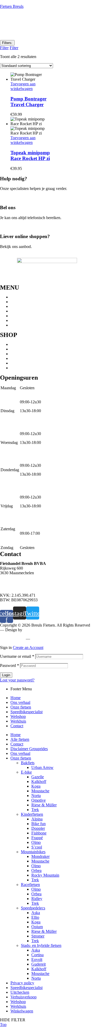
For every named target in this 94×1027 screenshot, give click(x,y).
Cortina (37, 955)
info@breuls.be (12, 586)
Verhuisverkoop (23, 997)
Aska (35, 912)
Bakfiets (27, 763)
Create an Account (28, 647)
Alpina (37, 819)
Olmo (36, 842)
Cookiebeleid (43, 638)
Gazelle (37, 777)
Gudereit (38, 964)
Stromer (37, 936)
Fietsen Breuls (12, 6)
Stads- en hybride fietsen (30, 354)
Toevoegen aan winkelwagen (23, 86)
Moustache (40, 791)
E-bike (15, 358)
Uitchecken (19, 992)
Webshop (18, 316)
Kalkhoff (38, 781)
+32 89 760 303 (13, 581)
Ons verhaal (20, 301)
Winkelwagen (21, 1011)
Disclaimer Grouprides (29, 749)
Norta (36, 795)
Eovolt (36, 959)
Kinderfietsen (21, 368)
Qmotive (38, 800)
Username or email (17, 656)
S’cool (36, 847)
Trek (35, 809)
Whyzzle (30, 630)
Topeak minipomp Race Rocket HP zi (30, 155)
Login (6, 675)
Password (9, 665)
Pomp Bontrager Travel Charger (28, 101)
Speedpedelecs (22, 349)
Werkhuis (18, 320)
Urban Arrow (42, 767)
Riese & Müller (44, 805)
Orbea (36, 870)
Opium (37, 926)
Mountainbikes (22, 344)
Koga (35, 786)
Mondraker (40, 856)
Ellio (35, 917)
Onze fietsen (20, 306)
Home (15, 297)
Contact (16, 325)
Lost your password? (17, 680)
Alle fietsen (19, 739)
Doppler (38, 828)
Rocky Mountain (45, 875)
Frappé (37, 837)
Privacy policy (12, 638)
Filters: (7, 43)
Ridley (36, 898)
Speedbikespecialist (26, 311)
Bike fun (38, 823)
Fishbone (38, 833)
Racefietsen (20, 363)
